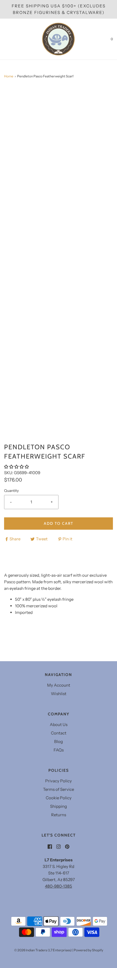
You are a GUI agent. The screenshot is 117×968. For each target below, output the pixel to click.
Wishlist (58, 693)
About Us (58, 724)
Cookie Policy (59, 797)
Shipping (58, 806)
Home (8, 76)
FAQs (59, 750)
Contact (58, 733)
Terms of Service (58, 789)
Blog (58, 741)
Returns (58, 814)
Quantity (11, 490)
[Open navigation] (4, 39)
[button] (17, 466)
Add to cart (58, 523)
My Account (58, 685)
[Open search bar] (10, 39)
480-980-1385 (58, 886)
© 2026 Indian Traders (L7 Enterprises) (43, 950)
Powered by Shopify (88, 950)
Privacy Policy (58, 780)
